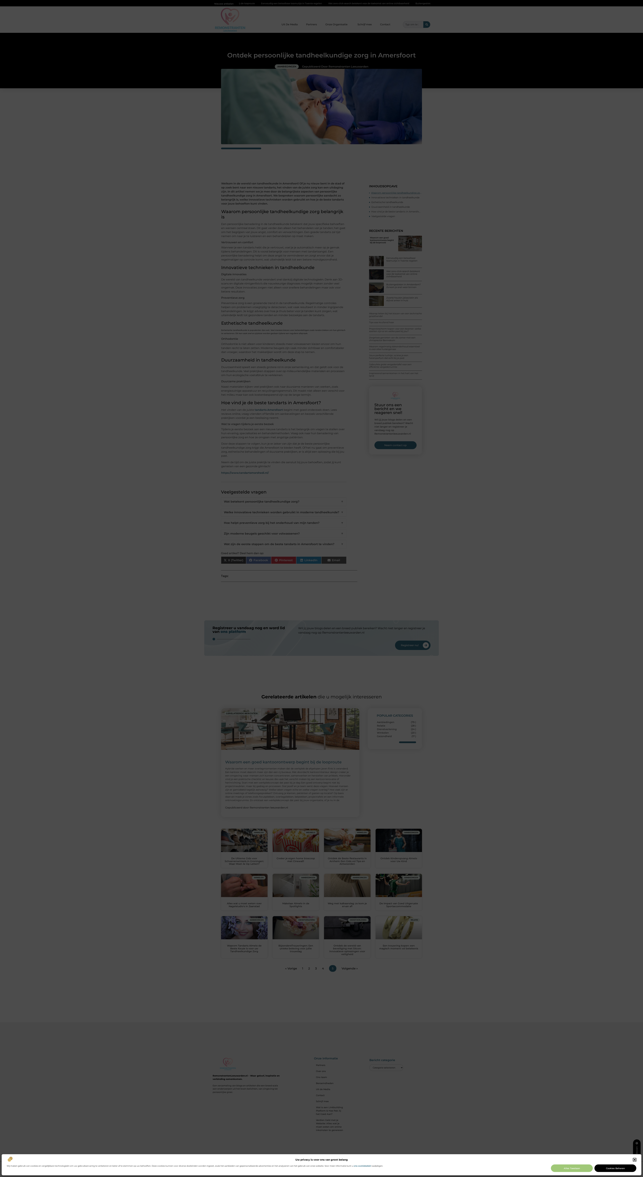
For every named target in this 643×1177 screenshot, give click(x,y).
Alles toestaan (572, 1168)
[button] (634, 1159)
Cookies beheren (615, 1168)
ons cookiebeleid (362, 1166)
